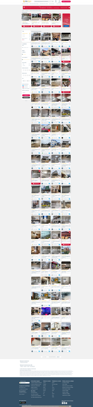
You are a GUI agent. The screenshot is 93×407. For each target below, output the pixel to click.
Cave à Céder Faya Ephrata (46, 317)
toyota (44, 382)
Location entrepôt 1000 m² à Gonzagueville (36, 348)
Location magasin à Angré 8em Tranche (56, 348)
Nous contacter (21, 394)
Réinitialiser (26, 97)
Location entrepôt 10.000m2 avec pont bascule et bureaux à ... (36, 272)
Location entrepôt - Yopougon (56, 73)
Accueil (23, 10)
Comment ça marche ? (23, 392)
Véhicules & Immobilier (25, 3)
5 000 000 (54, 41)
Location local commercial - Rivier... (66, 88)
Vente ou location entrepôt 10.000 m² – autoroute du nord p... (66, 348)
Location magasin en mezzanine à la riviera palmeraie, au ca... (46, 333)
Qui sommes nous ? (22, 387)
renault (44, 385)
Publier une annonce (66, 1)
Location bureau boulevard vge (56, 165)
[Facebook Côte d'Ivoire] (62, 403)
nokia (53, 396)
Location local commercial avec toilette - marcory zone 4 (36, 211)
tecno (53, 387)
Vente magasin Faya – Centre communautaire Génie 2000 (36, 318)
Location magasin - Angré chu (46, 287)
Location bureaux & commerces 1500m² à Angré (66, 302)
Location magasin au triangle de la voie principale (66, 211)
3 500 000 (54, 270)
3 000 (63, 346)
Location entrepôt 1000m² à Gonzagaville (46, 348)
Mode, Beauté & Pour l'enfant (44, 3)
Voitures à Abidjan (65, 390)
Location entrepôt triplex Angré (66, 134)
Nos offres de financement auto (36, 397)
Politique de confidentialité (35, 385)
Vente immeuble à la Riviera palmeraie (56, 332)
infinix (53, 390)
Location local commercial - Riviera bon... (56, 23)
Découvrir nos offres (64, 7)
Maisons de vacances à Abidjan (67, 385)
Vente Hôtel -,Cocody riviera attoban (66, 271)
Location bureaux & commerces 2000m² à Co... (26, 23)
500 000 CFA (34, 21)
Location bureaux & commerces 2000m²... (36, 180)
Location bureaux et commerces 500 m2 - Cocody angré (56, 180)
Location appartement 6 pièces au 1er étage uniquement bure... (36, 135)
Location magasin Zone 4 (66, 180)
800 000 (54, 102)
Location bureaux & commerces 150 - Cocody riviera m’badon (36, 302)
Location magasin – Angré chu (46, 226)
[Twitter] (64, 403)
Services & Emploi (51, 3)
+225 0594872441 (50, 7)
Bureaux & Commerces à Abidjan (67, 387)
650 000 (64, 148)
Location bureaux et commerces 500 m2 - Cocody (56, 211)
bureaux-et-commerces (24, 362)
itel (52, 385)
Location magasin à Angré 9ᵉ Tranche (36, 226)
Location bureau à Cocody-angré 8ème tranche (66, 119)
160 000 (34, 224)
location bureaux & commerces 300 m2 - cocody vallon (46, 196)
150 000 (64, 224)
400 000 (44, 239)
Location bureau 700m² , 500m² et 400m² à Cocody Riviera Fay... (56, 257)
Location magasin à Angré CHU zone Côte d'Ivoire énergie (66, 226)
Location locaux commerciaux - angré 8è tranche (36, 104)
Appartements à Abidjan (66, 395)
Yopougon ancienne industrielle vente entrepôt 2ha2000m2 (66, 333)
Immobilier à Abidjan (65, 382)
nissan (44, 387)
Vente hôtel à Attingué (56, 286)
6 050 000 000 (65, 331)
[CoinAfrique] (27, 1)
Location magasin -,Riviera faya (36, 23)
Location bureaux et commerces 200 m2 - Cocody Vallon (46, 135)
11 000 (33, 178)
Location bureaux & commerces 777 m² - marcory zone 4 (66, 74)
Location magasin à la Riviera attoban (36, 88)
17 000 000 (64, 178)
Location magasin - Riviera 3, (66, 287)
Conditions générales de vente (36, 384)
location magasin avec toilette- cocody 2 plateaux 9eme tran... (36, 119)
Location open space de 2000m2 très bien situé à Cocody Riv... (36, 287)
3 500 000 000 (35, 72)
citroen (44, 390)
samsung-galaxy (54, 384)
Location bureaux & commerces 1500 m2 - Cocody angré (36, 150)
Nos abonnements (34, 392)
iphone (53, 382)
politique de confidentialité (62, 406)
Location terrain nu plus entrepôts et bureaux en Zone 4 (46, 150)
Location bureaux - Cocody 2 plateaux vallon (46, 58)
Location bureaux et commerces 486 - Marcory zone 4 (46, 89)
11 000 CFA (24, 21)
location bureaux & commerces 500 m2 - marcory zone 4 (46, 74)
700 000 (34, 133)
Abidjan (22, 366)
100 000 (34, 87)
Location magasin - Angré (56, 43)
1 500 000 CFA (54, 21)
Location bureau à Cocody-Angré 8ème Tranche (36, 43)
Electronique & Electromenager (34, 3)
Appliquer (26, 95)
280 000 (44, 331)
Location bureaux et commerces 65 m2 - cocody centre (46, 165)
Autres (65, 3)
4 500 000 (54, 209)
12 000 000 (54, 148)
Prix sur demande (35, 56)
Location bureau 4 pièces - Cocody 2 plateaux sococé (56, 241)
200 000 (34, 41)
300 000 (54, 56)
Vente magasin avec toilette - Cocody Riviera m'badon (36, 196)
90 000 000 (64, 239)
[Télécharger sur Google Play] (22, 402)
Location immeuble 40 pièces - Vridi (56, 149)
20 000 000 (64, 41)
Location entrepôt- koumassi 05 (66, 317)
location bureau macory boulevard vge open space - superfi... (36, 59)
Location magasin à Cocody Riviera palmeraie (56, 317)
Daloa (28, 366)
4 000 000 (54, 133)
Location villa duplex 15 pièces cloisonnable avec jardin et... (66, 257)
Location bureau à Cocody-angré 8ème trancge (46, 210)
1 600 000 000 (55, 300)
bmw (44, 395)
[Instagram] (66, 403)
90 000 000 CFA (45, 21)
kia (43, 393)
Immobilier (26, 10)
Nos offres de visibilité (34, 394)
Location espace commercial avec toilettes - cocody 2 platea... (56, 104)
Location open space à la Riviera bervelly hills (46, 180)
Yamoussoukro (32, 366)
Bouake (25, 366)
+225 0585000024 (43, 7)
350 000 (34, 331)
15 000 (43, 56)
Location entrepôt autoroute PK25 (56, 134)
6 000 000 (54, 87)
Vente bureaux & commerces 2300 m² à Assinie (56, 302)
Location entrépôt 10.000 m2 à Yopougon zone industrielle (56, 119)
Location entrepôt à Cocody (56, 88)
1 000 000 (34, 239)
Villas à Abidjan (64, 384)
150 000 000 (54, 285)
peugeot (44, 384)
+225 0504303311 (56, 7)
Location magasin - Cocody (66, 43)
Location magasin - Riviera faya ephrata (36, 332)
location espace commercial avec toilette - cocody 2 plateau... (66, 104)
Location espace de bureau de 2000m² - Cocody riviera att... (46, 257)
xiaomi (53, 393)
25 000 (43, 178)
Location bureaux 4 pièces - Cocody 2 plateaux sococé (46, 241)
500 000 (64, 56)
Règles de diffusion (34, 387)
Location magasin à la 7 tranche (36, 241)
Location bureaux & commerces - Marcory (46, 271)
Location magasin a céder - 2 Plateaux (56, 271)
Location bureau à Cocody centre (66, 149)
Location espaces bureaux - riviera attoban (46, 104)
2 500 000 (54, 72)
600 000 (34, 117)
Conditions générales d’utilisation (36, 382)
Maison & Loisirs (58, 3)
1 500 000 (64, 87)
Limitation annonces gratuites (36, 395)
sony (53, 395)
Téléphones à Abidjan (65, 393)
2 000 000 (34, 300)
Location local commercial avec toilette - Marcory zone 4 (56, 196)
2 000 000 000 (65, 270)
